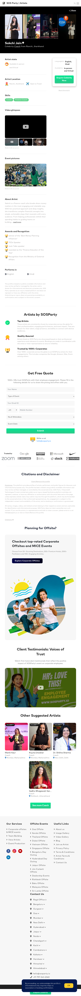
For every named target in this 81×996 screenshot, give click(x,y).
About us (59, 829)
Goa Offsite (38, 829)
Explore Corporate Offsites (27, 561)
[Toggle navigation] (77, 3)
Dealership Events (40, 876)
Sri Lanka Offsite (40, 891)
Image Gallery (62, 833)
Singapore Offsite (40, 848)
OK (68, 986)
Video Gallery (62, 837)
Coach (17, 46)
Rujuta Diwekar (36, 753)
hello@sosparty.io (44, 441)
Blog (57, 841)
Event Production (16, 844)
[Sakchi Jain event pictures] (25, 175)
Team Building (15, 836)
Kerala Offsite (39, 833)
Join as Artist (62, 845)
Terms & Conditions (64, 852)
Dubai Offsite (38, 841)
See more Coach (40, 805)
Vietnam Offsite (40, 845)
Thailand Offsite (40, 837)
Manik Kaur (10, 753)
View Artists (14, 840)
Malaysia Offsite (40, 887)
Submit (40, 431)
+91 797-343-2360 (41, 977)
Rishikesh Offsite (40, 879)
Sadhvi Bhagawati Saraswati (42, 791)
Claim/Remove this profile (40, 481)
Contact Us (61, 863)
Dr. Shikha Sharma (62, 753)
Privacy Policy (62, 848)
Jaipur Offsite (39, 865)
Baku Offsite (38, 883)
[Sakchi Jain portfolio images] (13, 26)
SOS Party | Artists (17, 3)
